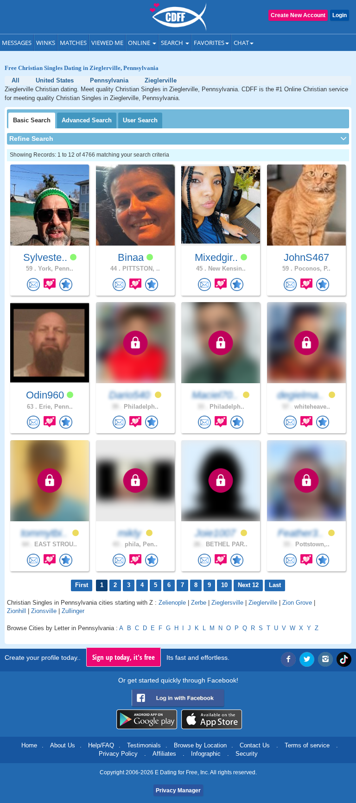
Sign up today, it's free (123, 657)
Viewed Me (107, 42)
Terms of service (307, 745)
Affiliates (164, 753)
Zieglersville (227, 602)
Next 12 (248, 585)
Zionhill (16, 610)
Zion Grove (297, 602)
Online (140, 42)
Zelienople (172, 602)
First (81, 585)
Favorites (209, 42)
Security (246, 753)
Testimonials (144, 745)
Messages (17, 42)
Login (339, 15)
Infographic (206, 753)
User (140, 120)
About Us (62, 745)
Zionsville (44, 610)
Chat (241, 42)
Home (29, 745)
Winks (45, 42)
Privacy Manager (178, 790)
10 (224, 585)
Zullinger (73, 610)
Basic (32, 120)
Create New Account (298, 15)
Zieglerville (262, 602)
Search (172, 42)
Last (275, 585)
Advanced (87, 120)
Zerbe (198, 602)
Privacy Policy (118, 753)
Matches (73, 42)
